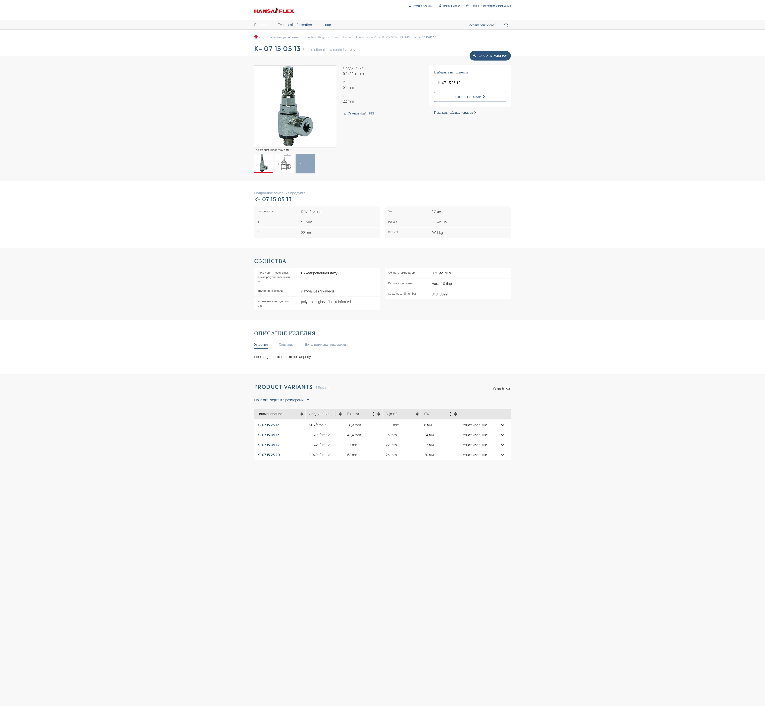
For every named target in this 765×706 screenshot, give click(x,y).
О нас (326, 24)
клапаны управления (284, 37)
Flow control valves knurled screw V (354, 37)
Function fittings (315, 37)
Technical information (295, 24)
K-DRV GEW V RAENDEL (397, 37)
